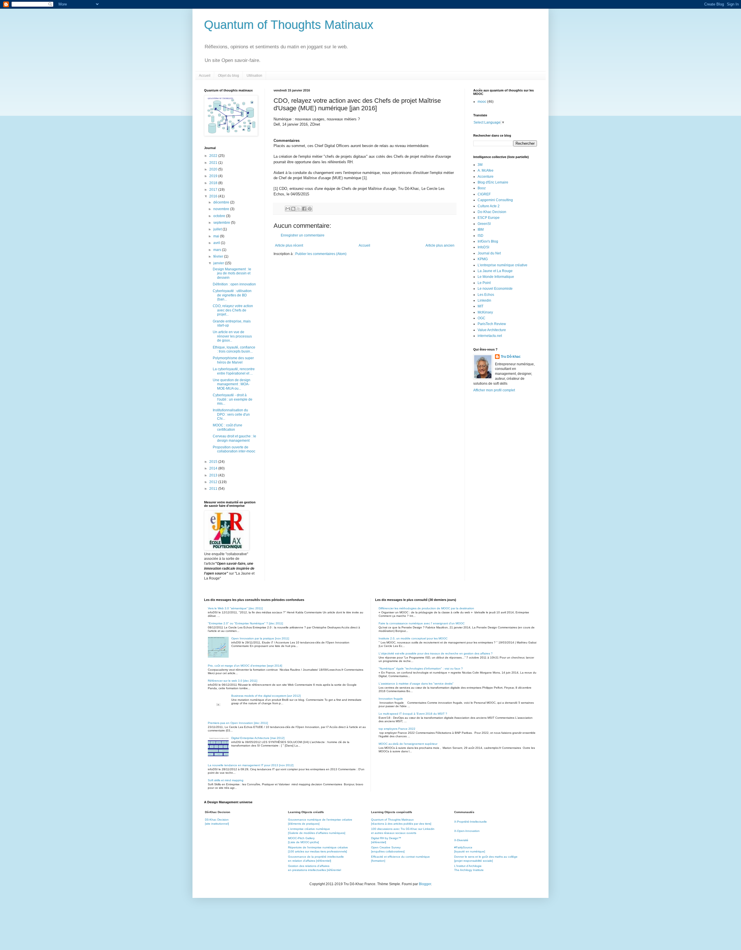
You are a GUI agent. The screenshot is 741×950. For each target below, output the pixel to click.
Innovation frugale (391, 698)
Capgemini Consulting (495, 200)
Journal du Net (489, 253)
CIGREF (484, 194)
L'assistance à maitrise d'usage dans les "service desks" (416, 683)
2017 (213, 190)
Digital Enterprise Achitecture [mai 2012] (258, 738)
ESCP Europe (489, 218)
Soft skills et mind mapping (225, 780)
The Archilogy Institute (469, 870)
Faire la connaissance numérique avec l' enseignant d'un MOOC (422, 623)
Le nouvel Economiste (495, 289)
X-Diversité (461, 840)
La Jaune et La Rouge (495, 271)
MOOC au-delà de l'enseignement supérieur (408, 743)
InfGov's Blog (488, 241)
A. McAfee (486, 170)
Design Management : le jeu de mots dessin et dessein (232, 273)
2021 (213, 163)
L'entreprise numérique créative (502, 265)
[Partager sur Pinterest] (310, 209)
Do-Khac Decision (492, 212)
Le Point (484, 283)
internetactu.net (490, 336)
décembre (221, 202)
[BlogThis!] (293, 209)
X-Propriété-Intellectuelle (470, 821)
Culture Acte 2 (489, 206)
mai (216, 236)
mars (217, 250)
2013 (213, 475)
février (218, 256)
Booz (482, 188)
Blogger (425, 884)
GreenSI (484, 224)
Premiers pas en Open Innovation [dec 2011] (238, 723)
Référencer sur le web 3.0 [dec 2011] (232, 680)
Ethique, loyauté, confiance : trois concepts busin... (234, 349)
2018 (213, 183)
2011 (213, 489)
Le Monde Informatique (496, 277)
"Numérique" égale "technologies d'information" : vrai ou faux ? (421, 668)
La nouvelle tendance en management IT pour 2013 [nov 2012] (251, 765)
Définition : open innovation (234, 284)
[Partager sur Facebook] (304, 209)
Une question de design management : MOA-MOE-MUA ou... (231, 384)
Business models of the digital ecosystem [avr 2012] (266, 695)
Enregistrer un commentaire (302, 235)
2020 (213, 169)
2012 (213, 482)
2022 (213, 156)
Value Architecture (492, 330)
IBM (481, 230)
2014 (213, 468)
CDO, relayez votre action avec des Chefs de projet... (233, 310)
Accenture (486, 177)
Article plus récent (289, 245)
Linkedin (484, 300)
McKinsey (485, 312)
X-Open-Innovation (467, 830)
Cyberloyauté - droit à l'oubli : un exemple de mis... (232, 399)
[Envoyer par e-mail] (288, 209)
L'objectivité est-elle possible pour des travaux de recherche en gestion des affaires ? (436, 653)
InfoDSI (483, 247)
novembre (221, 209)
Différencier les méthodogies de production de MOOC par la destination (426, 608)
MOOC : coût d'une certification (227, 427)
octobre (219, 216)
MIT (480, 306)
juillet (218, 229)
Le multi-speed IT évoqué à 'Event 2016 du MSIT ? (413, 713)
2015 (213, 462)
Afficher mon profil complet (494, 390)
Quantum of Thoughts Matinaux (288, 25)
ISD (480, 236)
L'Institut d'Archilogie (468, 866)
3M (480, 165)
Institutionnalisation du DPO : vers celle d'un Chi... (231, 414)
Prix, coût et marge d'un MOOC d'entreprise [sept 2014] (245, 665)
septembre (222, 223)
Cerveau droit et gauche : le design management (234, 438)
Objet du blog (228, 76)
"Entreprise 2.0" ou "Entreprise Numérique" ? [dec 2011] (245, 623)
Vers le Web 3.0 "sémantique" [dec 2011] (235, 608)
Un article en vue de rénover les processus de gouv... (232, 336)
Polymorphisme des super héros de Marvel (233, 360)
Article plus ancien (439, 245)
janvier (219, 263)
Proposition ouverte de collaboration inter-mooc (234, 449)
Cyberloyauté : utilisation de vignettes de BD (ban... (232, 295)
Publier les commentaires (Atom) (320, 254)
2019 (213, 176)
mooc (482, 102)
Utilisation (254, 76)
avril (217, 243)
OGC (481, 318)
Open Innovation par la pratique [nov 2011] (260, 638)
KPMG (483, 259)
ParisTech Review (492, 324)
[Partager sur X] (299, 209)
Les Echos (486, 295)
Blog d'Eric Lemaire (493, 182)
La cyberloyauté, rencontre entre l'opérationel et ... (234, 371)
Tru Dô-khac (511, 357)
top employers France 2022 (397, 728)
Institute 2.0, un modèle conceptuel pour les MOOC (413, 638)
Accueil (204, 76)
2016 (213, 196)
